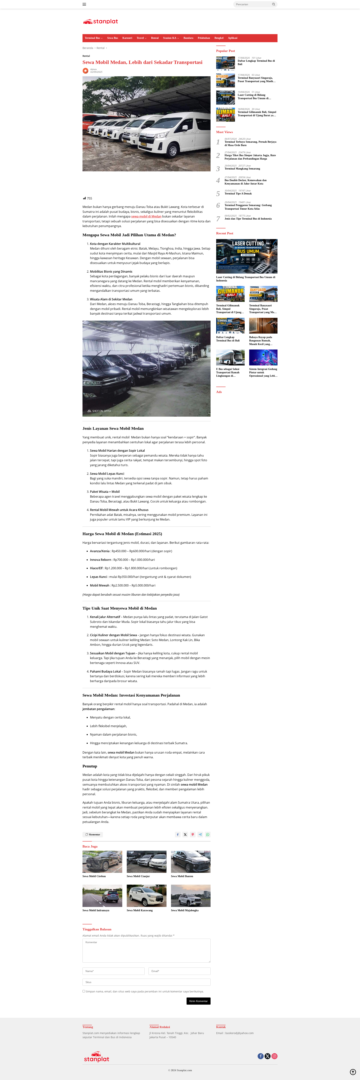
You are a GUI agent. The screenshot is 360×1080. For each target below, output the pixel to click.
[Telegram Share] (200, 834)
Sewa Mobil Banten (182, 876)
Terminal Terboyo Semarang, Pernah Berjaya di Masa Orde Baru (250, 143)
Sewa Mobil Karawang (140, 910)
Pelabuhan (204, 38)
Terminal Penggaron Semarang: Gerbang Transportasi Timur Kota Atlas (248, 207)
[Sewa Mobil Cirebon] (102, 862)
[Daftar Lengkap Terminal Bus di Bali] (225, 63)
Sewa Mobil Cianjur (138, 876)
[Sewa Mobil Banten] (191, 862)
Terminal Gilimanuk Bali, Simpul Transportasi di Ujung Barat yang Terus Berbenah (257, 113)
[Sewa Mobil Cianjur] (146, 862)
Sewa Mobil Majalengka (185, 910)
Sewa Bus (112, 38)
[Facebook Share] (178, 834)
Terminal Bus (92, 38)
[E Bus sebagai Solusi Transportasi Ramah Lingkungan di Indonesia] (230, 357)
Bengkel (219, 38)
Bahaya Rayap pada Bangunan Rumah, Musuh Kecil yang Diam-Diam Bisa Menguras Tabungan (261, 341)
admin (93, 69)
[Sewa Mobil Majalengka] (191, 896)
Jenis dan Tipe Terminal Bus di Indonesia (248, 218)
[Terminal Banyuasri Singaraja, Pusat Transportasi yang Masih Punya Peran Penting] (225, 81)
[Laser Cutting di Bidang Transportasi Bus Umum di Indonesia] (225, 98)
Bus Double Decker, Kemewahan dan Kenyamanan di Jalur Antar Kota (246, 182)
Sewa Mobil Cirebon (94, 876)
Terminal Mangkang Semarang (242, 168)
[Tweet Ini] (185, 834)
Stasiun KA (169, 38)
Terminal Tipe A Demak (238, 193)
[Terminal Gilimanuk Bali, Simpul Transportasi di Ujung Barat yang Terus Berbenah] (225, 115)
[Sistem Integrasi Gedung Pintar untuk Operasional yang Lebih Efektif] (263, 357)
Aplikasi (232, 38)
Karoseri (127, 38)
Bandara (188, 38)
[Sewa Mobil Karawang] (146, 896)
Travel (140, 38)
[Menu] (85, 4)
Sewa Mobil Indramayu (95, 910)
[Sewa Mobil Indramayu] (102, 896)
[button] (274, 4)
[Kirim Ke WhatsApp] (208, 834)
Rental (155, 38)
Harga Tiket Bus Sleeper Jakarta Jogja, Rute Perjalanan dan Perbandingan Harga (250, 157)
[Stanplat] (100, 21)
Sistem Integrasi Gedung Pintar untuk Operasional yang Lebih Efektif (263, 373)
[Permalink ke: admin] (85, 70)
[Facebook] (261, 1056)
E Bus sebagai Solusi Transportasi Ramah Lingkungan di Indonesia (227, 373)
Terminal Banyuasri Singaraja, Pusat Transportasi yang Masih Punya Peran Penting (255, 79)
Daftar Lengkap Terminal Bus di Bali (256, 62)
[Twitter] (268, 1056)
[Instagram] (275, 1056)
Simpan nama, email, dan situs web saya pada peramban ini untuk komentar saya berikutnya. (145, 991)
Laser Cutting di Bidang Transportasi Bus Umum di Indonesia (253, 96)
